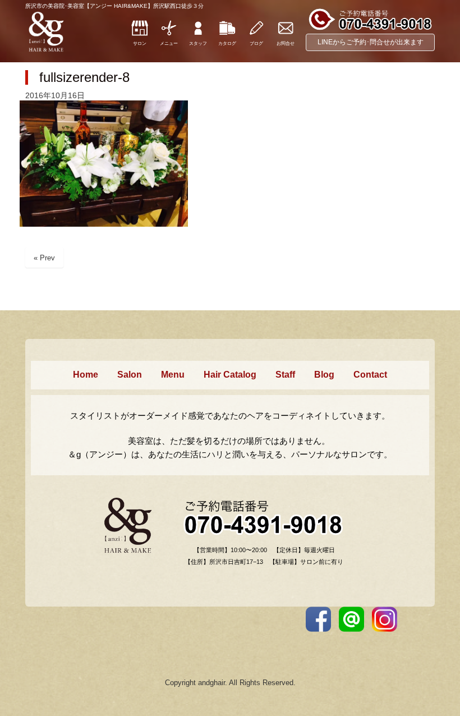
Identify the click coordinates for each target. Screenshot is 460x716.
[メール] (286, 34)
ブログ (256, 43)
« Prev (44, 258)
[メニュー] (169, 34)
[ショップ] (140, 34)
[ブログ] (256, 34)
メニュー (169, 43)
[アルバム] (227, 34)
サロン (139, 43)
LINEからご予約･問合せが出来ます (371, 42)
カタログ (227, 43)
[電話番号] (370, 28)
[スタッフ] (198, 34)
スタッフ (198, 43)
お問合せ (286, 43)
